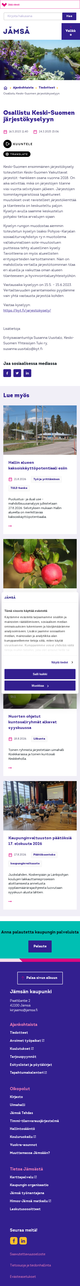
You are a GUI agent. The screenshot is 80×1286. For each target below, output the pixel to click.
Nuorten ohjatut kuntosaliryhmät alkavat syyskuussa (32, 722)
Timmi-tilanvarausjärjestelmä (34, 1121)
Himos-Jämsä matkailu (30, 1201)
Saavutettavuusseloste (27, 1254)
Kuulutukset (22, 1049)
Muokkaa (38, 685)
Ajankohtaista (23, 87)
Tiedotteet (47, 87)
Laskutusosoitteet (25, 1209)
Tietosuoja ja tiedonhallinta (30, 1265)
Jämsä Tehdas (21, 1113)
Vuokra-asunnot (23, 1145)
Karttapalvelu (23, 1177)
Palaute (40, 946)
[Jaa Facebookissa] (7, 373)
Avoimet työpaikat (27, 1041)
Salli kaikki (40, 674)
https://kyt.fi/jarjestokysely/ (27, 310)
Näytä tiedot (59, 662)
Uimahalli (17, 1105)
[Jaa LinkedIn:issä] (27, 373)
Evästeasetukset (23, 1277)
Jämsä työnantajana (27, 1193)
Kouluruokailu (23, 1137)
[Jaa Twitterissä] (17, 373)
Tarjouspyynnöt (23, 1057)
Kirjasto (16, 1097)
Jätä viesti (13, 4)
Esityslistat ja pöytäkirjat (31, 1065)
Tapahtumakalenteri (28, 1072)
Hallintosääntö (22, 1129)
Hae (69, 16)
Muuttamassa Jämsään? (30, 1153)
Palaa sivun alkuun (41, 978)
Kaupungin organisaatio (29, 1185)
